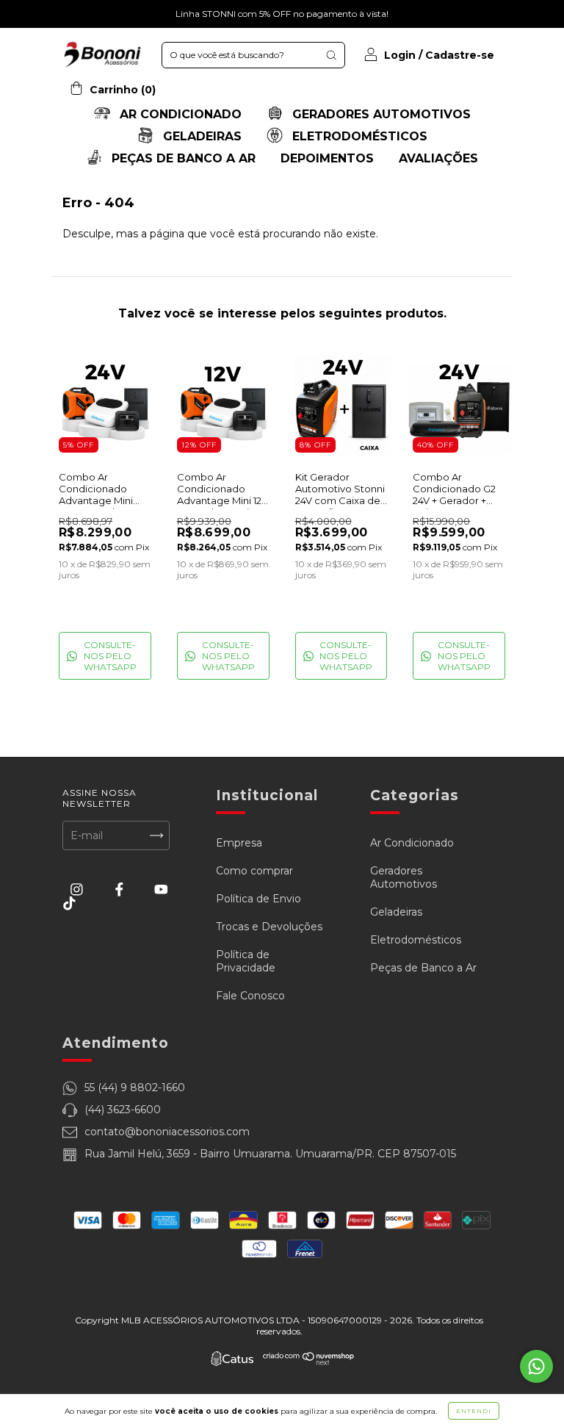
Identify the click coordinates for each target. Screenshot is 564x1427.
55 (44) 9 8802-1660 (134, 1087)
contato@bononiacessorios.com (167, 1131)
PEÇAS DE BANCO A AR (182, 158)
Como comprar (254, 870)
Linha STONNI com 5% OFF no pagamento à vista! (282, 13)
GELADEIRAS (200, 136)
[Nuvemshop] (309, 1362)
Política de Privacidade (245, 961)
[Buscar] (331, 55)
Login (400, 55)
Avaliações (438, 158)
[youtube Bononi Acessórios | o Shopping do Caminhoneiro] (161, 889)
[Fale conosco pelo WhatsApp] (536, 1366)
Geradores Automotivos (403, 877)
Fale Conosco (250, 995)
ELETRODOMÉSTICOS (358, 136)
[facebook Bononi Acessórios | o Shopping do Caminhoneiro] (121, 889)
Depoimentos (327, 158)
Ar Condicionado (412, 842)
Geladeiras (396, 912)
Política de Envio (258, 898)
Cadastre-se (459, 55)
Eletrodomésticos (415, 939)
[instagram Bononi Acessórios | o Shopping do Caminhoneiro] (78, 889)
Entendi (473, 1411)
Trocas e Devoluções (269, 926)
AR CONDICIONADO (179, 114)
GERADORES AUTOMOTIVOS (380, 114)
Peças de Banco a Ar (423, 967)
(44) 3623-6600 (122, 1109)
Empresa (239, 842)
